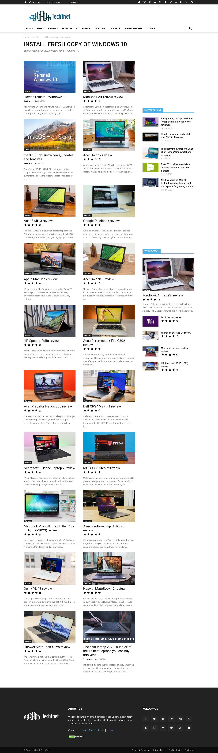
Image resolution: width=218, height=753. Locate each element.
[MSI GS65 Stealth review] (109, 448)
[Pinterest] (149, 2)
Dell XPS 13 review (38, 589)
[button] (190, 28)
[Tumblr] (165, 2)
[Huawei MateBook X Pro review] (49, 627)
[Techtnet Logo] (42, 719)
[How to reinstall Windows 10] (49, 77)
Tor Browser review (171, 317)
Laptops (100, 28)
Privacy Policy (159, 750)
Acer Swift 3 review (38, 221)
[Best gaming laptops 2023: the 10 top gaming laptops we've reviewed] (150, 122)
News (40, 28)
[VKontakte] (155, 2)
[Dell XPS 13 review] (49, 568)
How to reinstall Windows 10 (45, 97)
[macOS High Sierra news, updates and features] (49, 135)
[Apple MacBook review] (49, 259)
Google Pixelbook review (101, 221)
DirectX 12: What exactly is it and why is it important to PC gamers (175, 167)
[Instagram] (160, 2)
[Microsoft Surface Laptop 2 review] (49, 448)
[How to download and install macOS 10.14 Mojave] (150, 137)
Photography (133, 28)
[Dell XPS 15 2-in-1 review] (109, 386)
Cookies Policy (175, 750)
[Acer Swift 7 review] (109, 135)
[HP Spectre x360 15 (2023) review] (150, 366)
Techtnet (28, 101)
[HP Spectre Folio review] (49, 321)
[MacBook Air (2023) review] (109, 77)
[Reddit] (170, 2)
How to (67, 28)
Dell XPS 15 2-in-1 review (102, 406)
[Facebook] (134, 2)
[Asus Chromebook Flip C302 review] (109, 321)
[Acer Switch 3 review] (109, 259)
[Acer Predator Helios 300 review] (49, 386)
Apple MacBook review (41, 279)
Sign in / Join (73, 2)
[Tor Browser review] (150, 321)
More (150, 28)
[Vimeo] (144, 2)
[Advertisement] (168, 221)
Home (29, 28)
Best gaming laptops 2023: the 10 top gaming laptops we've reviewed (176, 121)
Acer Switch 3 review (98, 279)
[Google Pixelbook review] (109, 201)
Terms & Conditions (141, 750)
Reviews (53, 28)
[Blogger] (191, 2)
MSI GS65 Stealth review (101, 468)
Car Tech (114, 28)
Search (35, 37)
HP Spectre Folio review (42, 341)
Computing (83, 28)
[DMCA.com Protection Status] (76, 737)
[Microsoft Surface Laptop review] (150, 351)
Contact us (189, 750)
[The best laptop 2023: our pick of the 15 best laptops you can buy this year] (109, 627)
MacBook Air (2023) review (103, 97)
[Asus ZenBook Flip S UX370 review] (109, 506)
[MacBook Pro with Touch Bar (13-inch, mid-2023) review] (49, 506)
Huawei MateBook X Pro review (47, 647)
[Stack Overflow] (186, 2)
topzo (110, 730)
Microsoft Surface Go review (176, 332)
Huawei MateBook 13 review (104, 589)
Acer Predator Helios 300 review (48, 406)
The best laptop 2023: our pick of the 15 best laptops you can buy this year (107, 651)
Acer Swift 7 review (97, 155)
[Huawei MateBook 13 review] (109, 568)
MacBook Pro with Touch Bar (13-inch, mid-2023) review (49, 528)
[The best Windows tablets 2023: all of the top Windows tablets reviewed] (150, 153)
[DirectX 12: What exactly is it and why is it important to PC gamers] (150, 167)
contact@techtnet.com (92, 730)
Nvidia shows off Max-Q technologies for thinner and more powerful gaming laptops (177, 183)
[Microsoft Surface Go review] (150, 335)
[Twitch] (181, 2)
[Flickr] (176, 2)
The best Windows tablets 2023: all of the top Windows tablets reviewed (177, 152)
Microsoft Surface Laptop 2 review (49, 468)
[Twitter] (139, 2)
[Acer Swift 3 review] (49, 201)
